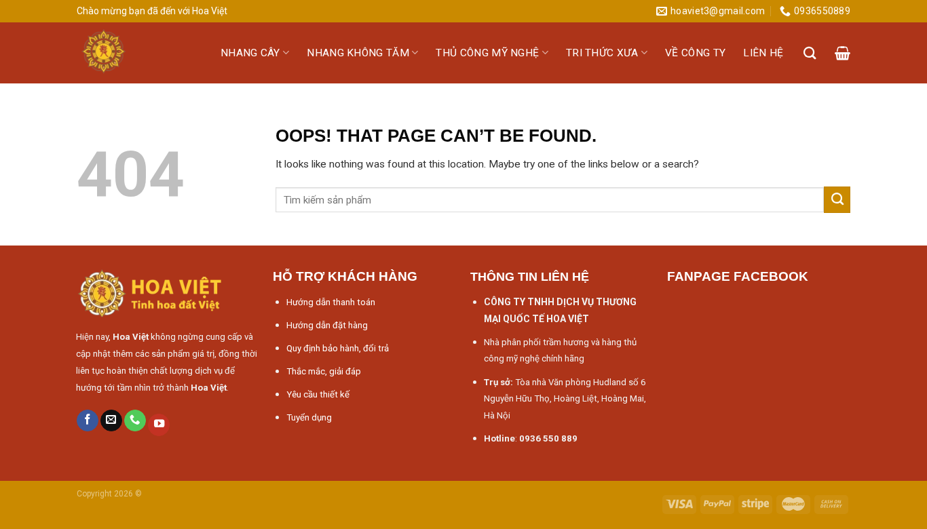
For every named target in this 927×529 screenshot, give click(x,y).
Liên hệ (763, 53)
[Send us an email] (111, 421)
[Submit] (837, 199)
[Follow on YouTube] (159, 425)
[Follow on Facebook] (87, 421)
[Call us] (135, 421)
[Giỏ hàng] (842, 53)
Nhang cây (250, 53)
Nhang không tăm (358, 53)
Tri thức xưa (602, 53)
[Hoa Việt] (138, 52)
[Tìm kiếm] (809, 53)
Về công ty (695, 53)
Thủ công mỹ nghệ (487, 53)
